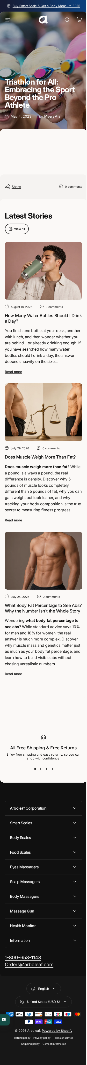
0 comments (73, 186)
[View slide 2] (41, 769)
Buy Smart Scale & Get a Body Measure (46, 6)
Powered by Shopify (55, 1046)
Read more (13, 372)
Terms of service (61, 1053)
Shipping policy (28, 1059)
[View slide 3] (46, 769)
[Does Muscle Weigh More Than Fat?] (43, 412)
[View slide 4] (52, 769)
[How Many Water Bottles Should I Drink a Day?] (43, 271)
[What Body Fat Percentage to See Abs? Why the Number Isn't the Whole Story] (43, 561)
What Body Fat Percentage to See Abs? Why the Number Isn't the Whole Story (43, 608)
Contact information (52, 1059)
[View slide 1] (35, 769)
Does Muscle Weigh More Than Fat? (40, 456)
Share (16, 187)
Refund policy (20, 1053)
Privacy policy (40, 1053)
